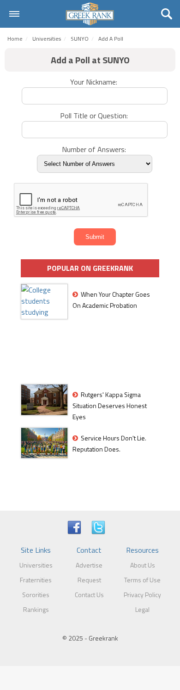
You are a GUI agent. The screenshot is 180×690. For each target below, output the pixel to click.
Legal (142, 609)
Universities (46, 38)
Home (15, 38)
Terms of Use (142, 580)
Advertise (89, 565)
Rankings (36, 609)
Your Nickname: (94, 81)
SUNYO (80, 38)
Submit (94, 236)
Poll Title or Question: (95, 115)
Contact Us (89, 594)
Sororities (35, 594)
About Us (142, 565)
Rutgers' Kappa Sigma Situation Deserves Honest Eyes (109, 405)
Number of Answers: (95, 149)
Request (89, 580)
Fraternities (36, 580)
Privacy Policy (142, 594)
